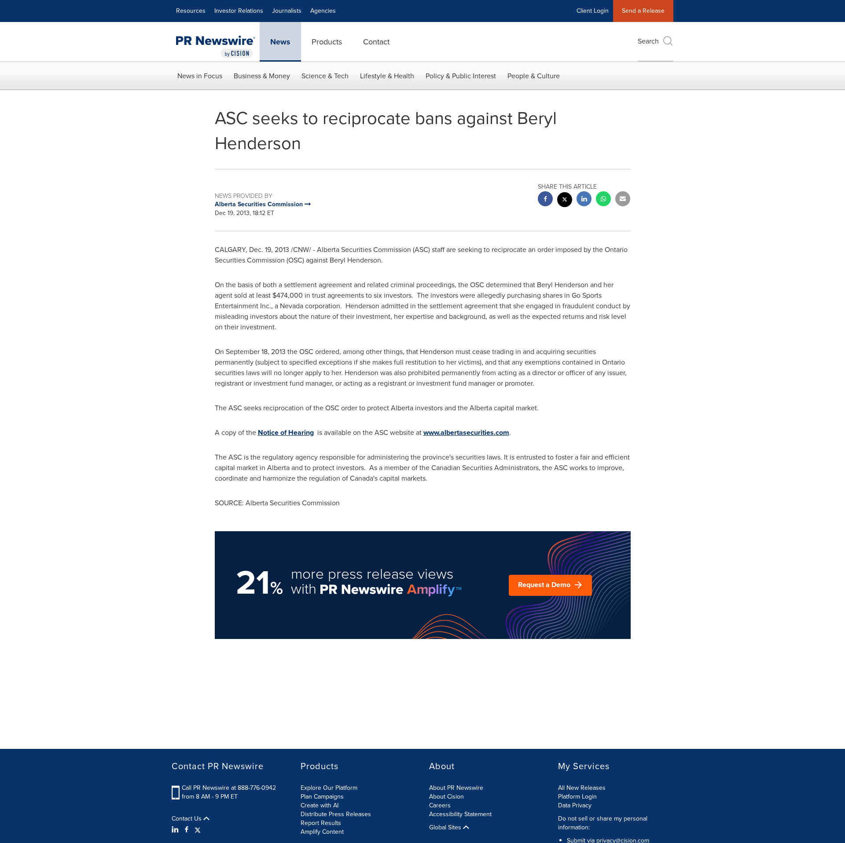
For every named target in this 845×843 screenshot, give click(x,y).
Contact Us (187, 818)
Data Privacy (575, 805)
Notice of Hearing (286, 432)
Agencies (323, 10)
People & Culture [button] (533, 76)
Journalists (286, 10)
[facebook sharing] (545, 199)
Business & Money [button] (262, 76)
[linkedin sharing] (584, 199)
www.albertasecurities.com (466, 432)
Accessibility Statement (460, 814)
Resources (191, 10)
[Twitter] (197, 829)
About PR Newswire (456, 787)
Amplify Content (322, 831)
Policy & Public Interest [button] (461, 76)
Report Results (321, 823)
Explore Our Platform (329, 787)
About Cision (446, 796)
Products (327, 41)
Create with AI (319, 805)
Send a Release (643, 10)
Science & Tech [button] (325, 76)
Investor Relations (238, 10)
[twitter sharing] (564, 200)
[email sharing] (622, 199)
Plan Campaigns (322, 796)
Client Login (593, 10)
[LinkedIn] (176, 829)
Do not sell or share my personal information (602, 823)
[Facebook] (187, 829)
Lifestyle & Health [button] (387, 76)
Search (648, 41)
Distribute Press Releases (336, 814)
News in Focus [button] (199, 76)
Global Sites (446, 827)
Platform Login (577, 796)
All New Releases (582, 787)
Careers (440, 805)
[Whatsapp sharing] (603, 199)
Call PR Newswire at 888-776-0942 (229, 787)
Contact (376, 41)
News (280, 41)
